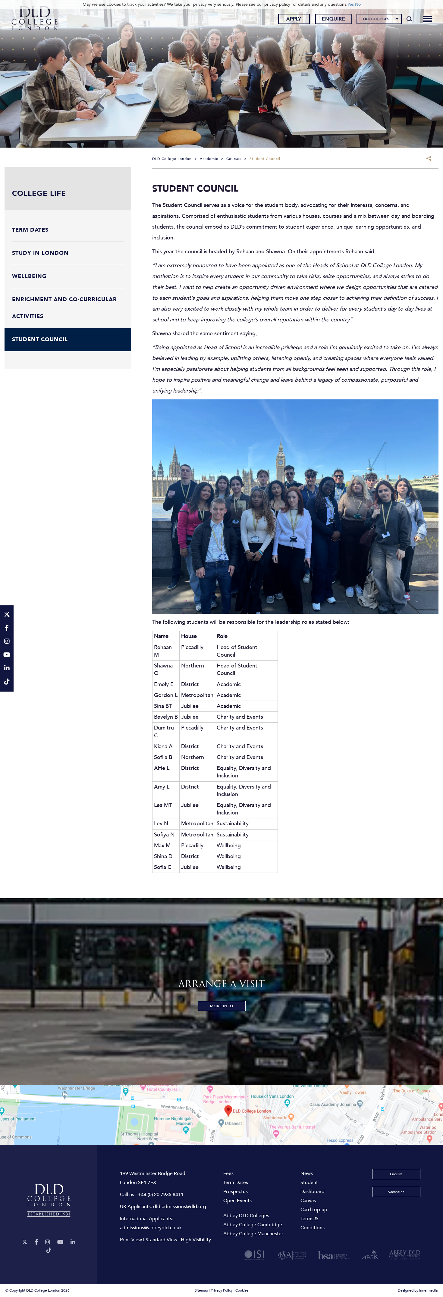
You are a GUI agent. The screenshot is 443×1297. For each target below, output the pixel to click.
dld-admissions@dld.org (179, 1206)
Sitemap (201, 1290)
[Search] (409, 18)
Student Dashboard (312, 1187)
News (306, 1173)
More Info (221, 1006)
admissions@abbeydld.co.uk (151, 1227)
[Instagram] (47, 1242)
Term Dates (235, 1182)
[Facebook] (36, 1242)
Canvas (308, 1200)
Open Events (237, 1200)
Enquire (333, 19)
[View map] (221, 1115)
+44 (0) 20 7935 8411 (161, 1194)
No (358, 4)
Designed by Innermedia (418, 1290)
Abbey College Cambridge (252, 1224)
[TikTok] (48, 1250)
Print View (131, 1239)
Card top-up (313, 1209)
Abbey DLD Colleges (246, 1215)
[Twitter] (24, 1242)
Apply (293, 19)
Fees (228, 1173)
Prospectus (235, 1191)
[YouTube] (60, 1242)
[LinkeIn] (73, 1242)
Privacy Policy (222, 1290)
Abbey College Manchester (253, 1233)
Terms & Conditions (312, 1223)
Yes (350, 4)
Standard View (161, 1239)
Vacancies (396, 1191)
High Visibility (196, 1239)
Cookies (241, 1290)
